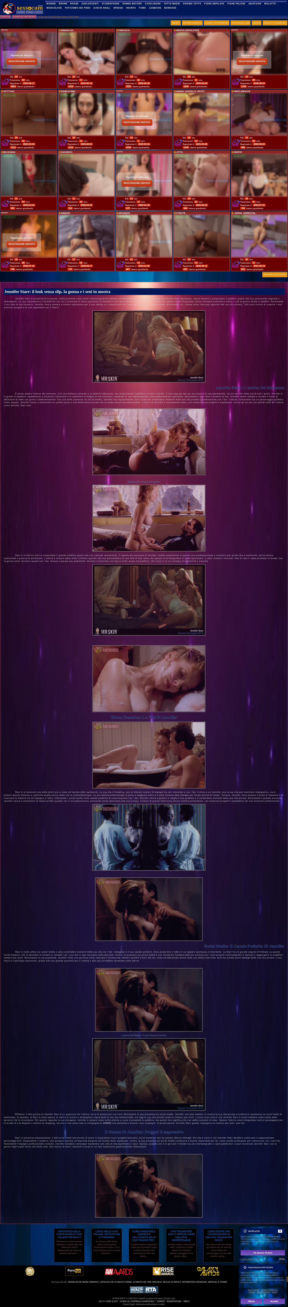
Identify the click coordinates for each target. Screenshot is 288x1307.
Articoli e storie (217, 1282)
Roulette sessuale (275, 23)
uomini (107, 1123)
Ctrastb (180, 213)
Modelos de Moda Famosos (83, 1282)
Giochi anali (101, 8)
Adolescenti (90, 3)
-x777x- (179, 152)
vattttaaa (8, 91)
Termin (161, 1301)
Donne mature (132, 3)
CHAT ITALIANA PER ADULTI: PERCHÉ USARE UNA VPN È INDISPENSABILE (181, 1236)
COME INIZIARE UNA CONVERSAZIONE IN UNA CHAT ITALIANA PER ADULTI (218, 1236)
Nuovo (256, 23)
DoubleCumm (68, 91)
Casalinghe (153, 3)
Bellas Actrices (172, 1282)
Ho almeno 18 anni (263, 1252)
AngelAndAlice (242, 91)
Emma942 (65, 213)
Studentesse (110, 3)
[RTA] (282, 1259)
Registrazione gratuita (22, 61)
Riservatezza (174, 1301)
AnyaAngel (124, 213)
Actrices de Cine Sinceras (147, 1282)
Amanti (176, 23)
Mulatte (270, 3)
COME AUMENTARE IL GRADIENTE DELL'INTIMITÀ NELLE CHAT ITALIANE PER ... (144, 1236)
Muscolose (54, 8)
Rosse (74, 3)
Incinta (131, 8)
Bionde (51, 3)
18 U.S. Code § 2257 (108, 1301)
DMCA (187, 1301)
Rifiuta (251, 1301)
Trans (29, 12)
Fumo (142, 8)
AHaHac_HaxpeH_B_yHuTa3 (190, 91)
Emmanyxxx (67, 30)
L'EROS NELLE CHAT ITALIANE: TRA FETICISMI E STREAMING (106, 1234)
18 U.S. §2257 (254, 1290)
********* (4, 30)
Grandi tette (192, 3)
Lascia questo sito (250, 1259)
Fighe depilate (214, 3)
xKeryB (238, 152)
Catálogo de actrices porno (115, 1282)
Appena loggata (192, 23)
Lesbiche (155, 8)
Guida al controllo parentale (137, 1301)
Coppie (38, 12)
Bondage (170, 8)
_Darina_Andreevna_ (245, 213)
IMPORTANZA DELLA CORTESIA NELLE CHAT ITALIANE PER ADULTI (69, 1234)
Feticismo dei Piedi (78, 8)
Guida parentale (269, 1290)
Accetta (274, 1301)
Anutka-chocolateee (187, 30)
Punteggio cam (240, 23)
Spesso (118, 8)
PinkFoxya (124, 30)
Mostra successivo (274, 274)
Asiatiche (254, 3)
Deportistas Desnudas (194, 1282)
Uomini (21, 12)
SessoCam (5, 17)
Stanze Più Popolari (216, 23)
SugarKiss (66, 152)
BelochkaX (9, 152)
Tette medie (172, 3)
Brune (63, 3)
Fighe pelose (236, 3)
